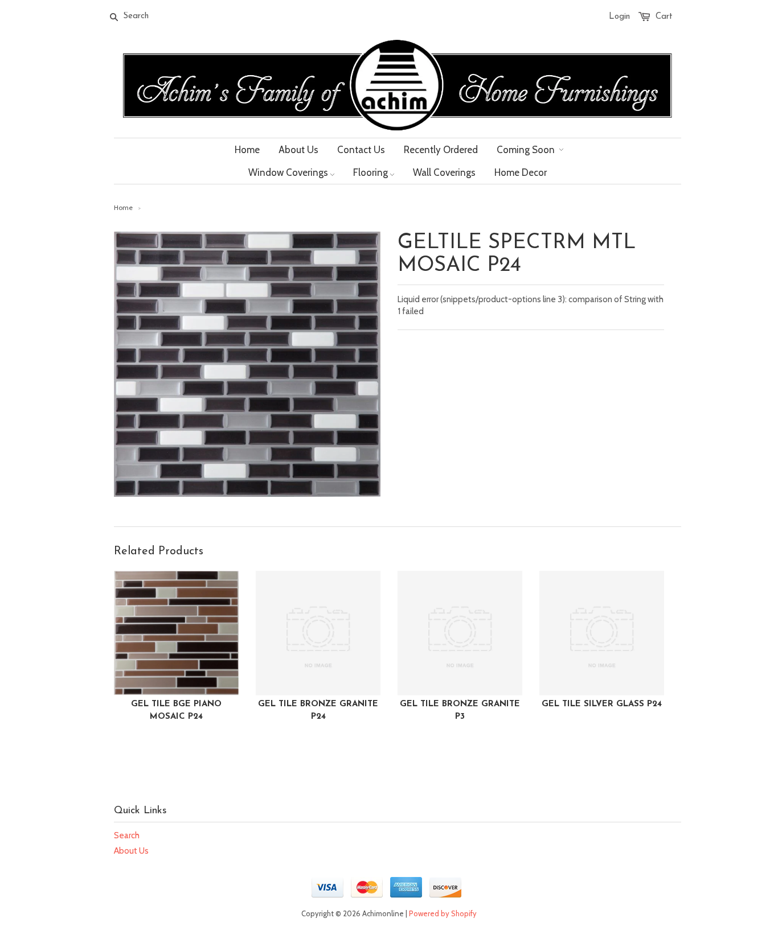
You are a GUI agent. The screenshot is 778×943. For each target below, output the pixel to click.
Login (619, 17)
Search (127, 835)
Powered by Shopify (443, 913)
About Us (131, 851)
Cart (664, 17)
